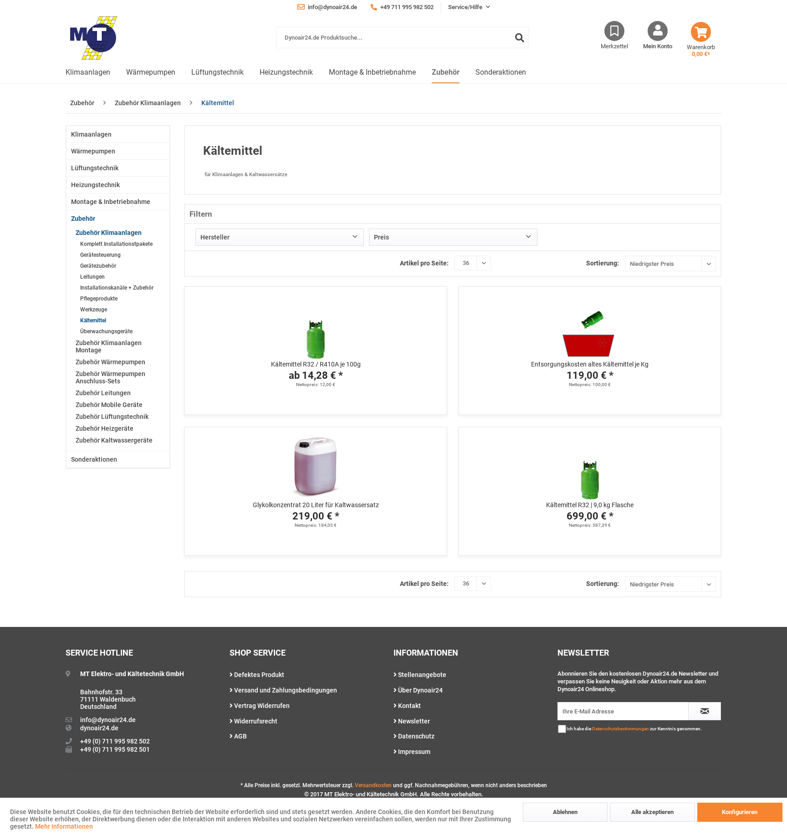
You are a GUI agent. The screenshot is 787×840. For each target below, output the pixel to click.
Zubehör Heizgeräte (104, 428)
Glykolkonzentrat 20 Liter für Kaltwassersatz (316, 505)
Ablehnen (565, 812)
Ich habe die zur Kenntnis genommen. (634, 728)
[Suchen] (520, 37)
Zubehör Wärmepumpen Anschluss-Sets (110, 377)
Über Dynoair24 (420, 690)
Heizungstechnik (95, 184)
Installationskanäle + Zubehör (116, 288)
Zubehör (83, 218)
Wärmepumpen (93, 151)
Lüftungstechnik (94, 168)
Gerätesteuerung (100, 255)
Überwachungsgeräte (106, 331)
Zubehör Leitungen (103, 393)
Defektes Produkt (258, 674)
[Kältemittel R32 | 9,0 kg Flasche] (590, 464)
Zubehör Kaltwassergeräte (114, 440)
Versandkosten (373, 785)
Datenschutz (415, 736)
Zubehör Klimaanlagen (109, 232)
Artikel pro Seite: (424, 263)
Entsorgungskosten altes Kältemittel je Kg (590, 364)
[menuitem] (402, 42)
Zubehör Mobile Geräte (109, 404)
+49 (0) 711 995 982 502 (115, 741)
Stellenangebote (421, 674)
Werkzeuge (93, 309)
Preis (381, 237)
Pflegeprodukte (99, 298)
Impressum (413, 751)
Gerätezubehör (98, 266)
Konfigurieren (739, 812)
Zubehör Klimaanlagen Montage (109, 346)
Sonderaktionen (94, 459)
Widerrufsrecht (255, 721)
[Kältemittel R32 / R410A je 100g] (315, 323)
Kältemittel (93, 320)
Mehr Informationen (64, 826)
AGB (240, 736)
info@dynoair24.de (108, 719)
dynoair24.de (99, 728)
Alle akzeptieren (652, 812)
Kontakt (409, 705)
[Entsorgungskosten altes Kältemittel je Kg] (590, 323)
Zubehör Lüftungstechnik (112, 416)
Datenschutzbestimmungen (620, 728)
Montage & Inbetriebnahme (110, 201)
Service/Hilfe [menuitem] (466, 7)
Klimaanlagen (91, 134)
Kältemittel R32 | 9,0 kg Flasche (590, 505)
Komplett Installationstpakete (116, 244)
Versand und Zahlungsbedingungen (285, 690)
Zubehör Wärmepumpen (110, 362)
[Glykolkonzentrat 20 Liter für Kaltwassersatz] (315, 464)
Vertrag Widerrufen (261, 705)
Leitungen (92, 277)
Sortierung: (602, 263)
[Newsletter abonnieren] (704, 711)
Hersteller (215, 237)
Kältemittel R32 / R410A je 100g (316, 364)
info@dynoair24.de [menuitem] (332, 7)
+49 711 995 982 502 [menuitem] (406, 7)
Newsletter (413, 721)
